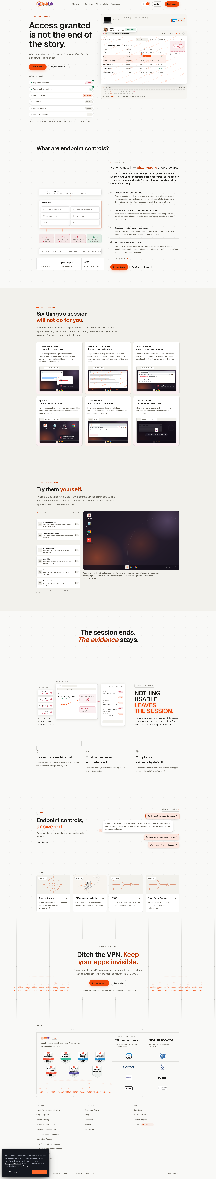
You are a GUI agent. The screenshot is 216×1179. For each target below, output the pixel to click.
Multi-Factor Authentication (48, 1110)
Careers (143, 1124)
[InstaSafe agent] (127, 567)
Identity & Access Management (49, 1134)
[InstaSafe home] (44, 4)
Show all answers (171, 809)
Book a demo (172, 4)
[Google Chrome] (136, 567)
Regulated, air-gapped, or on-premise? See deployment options (107, 990)
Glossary (89, 1119)
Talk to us (40, 842)
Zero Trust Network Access (48, 1144)
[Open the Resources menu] (121, 4)
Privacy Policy (22, 1166)
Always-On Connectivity (46, 1129)
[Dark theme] (143, 3)
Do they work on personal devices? (161, 837)
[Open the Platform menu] (81, 4)
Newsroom (89, 1129)
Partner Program (141, 1119)
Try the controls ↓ (59, 67)
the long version (119, 258)
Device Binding (42, 1119)
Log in (156, 4)
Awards (88, 1124)
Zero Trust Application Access (49, 1149)
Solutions (89, 4)
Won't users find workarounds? (163, 845)
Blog (87, 1115)
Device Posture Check (45, 1124)
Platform (75, 4)
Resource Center (92, 1110)
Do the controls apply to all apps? (162, 816)
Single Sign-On (42, 1115)
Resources (115, 4)
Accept (39, 1172)
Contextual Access (44, 1139)
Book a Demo (38, 67)
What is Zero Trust (140, 267)
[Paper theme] (148, 3)
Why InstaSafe (102, 4)
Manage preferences (13, 1164)
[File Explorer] (131, 567)
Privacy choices (173, 1173)
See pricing (119, 983)
